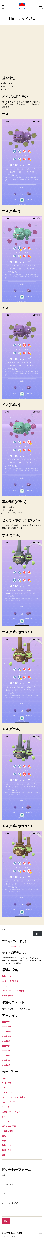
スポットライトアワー (11, 981)
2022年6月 (6, 1056)
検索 (3, 929)
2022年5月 (6, 1060)
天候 (4, 1136)
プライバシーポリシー (11, 946)
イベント (5, 986)
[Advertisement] (22, 53)
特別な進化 (6, 1150)
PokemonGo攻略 (15, 1233)
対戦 (4, 1141)
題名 (3, 1194)
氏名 (3, 1175)
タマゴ (4, 1117)
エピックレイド (8, 1093)
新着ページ (6, 976)
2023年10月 (7, 1027)
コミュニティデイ (9, 1102)
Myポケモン (7, 1083)
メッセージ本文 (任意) (10, 1203)
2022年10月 (7, 1036)
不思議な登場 (7, 996)
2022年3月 (6, 1065)
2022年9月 (6, 1041)
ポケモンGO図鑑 (9, 1126)
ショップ (5, 1107)
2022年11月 (7, 1032)
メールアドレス (7, 1184)
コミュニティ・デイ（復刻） (13, 991)
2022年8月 (6, 1046)
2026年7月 (6, 1022)
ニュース (5, 1121)
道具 (4, 1155)
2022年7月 (6, 1051)
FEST (4, 1078)
